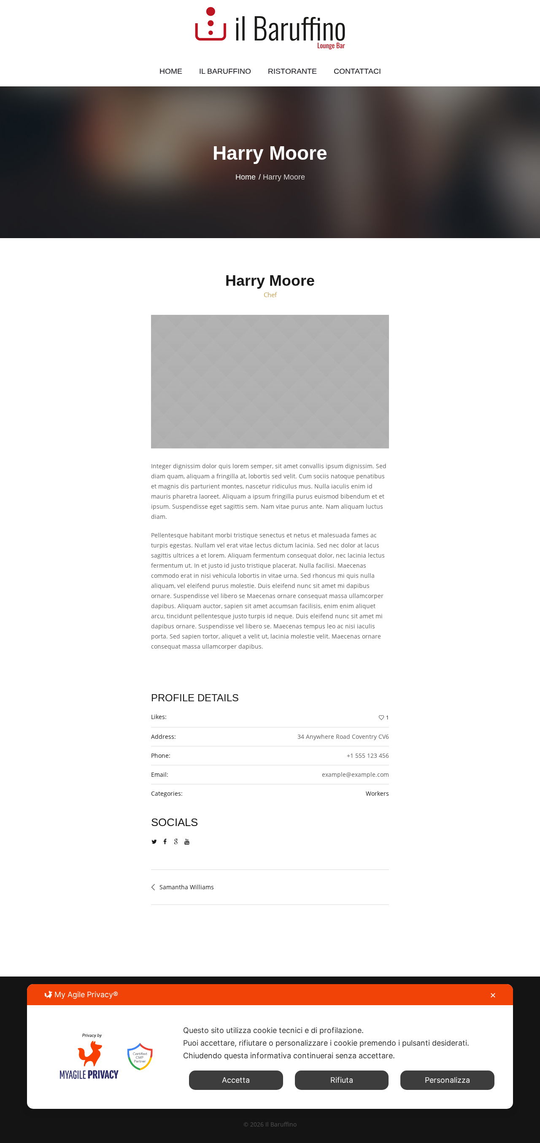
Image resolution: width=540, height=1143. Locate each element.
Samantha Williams (186, 887)
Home (245, 177)
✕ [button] (493, 995)
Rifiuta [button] (341, 1080)
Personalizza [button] (447, 1080)
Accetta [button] (236, 1080)
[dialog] (270, 1046)
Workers (377, 793)
